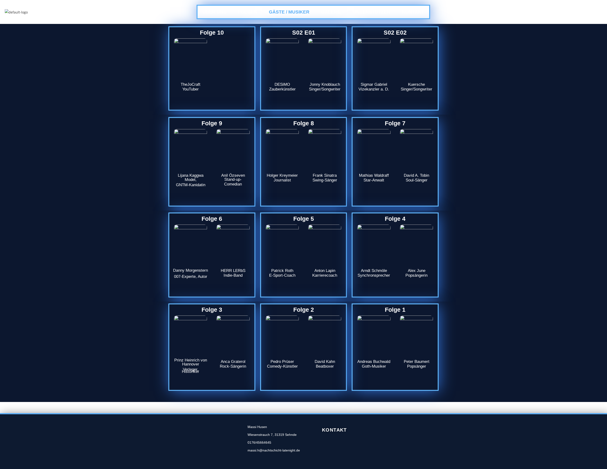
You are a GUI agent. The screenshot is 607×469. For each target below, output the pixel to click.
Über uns (214, 11)
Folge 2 (303, 309)
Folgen (247, 11)
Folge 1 (395, 309)
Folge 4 (395, 218)
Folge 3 (212, 309)
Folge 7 (395, 123)
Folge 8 (303, 123)
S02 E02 (395, 32)
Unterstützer (371, 11)
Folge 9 (212, 123)
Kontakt (413, 11)
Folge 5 (303, 218)
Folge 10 (212, 32)
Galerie (331, 11)
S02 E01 (303, 32)
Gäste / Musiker (289, 11)
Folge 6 (212, 218)
